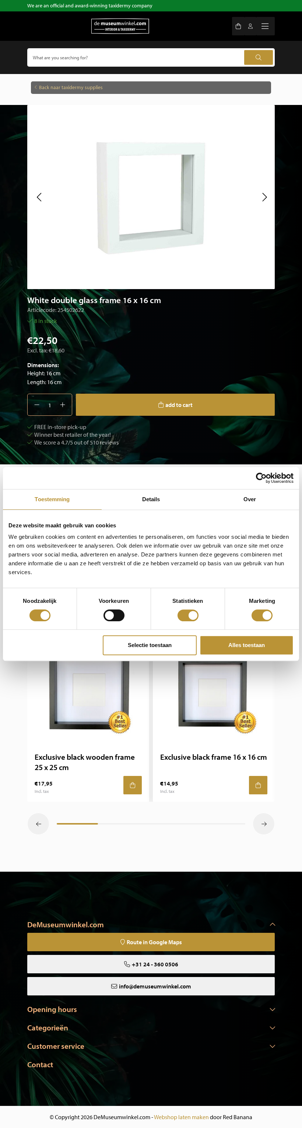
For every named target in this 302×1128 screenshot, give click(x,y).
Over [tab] (249, 499)
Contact (40, 1064)
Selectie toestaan (150, 645)
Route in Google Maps (154, 942)
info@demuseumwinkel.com (155, 986)
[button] (38, 197)
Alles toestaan (246, 645)
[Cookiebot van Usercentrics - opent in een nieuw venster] (261, 478)
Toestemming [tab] (52, 499)
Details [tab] (151, 499)
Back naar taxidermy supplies (71, 87)
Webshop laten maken (181, 1117)
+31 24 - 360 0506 (155, 964)
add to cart (179, 404)
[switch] (113, 615)
